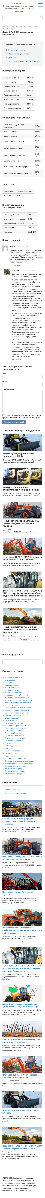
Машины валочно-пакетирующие (18, 708)
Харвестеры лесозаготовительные (19, 763)
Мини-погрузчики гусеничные (17, 710)
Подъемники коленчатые (15, 728)
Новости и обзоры (13, 789)
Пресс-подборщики (13, 733)
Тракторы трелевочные (14, 751)
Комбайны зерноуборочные (16, 695)
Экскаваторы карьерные (15, 768)
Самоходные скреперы (14, 741)
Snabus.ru (19, 3)
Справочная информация (15, 793)
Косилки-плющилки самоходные (18, 700)
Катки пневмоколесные (14, 693)
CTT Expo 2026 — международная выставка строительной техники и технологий (18, 821)
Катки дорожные (12, 690)
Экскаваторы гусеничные (15, 766)
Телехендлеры (11, 746)
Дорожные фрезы (12, 685)
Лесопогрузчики (11, 705)
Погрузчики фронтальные (15, 725)
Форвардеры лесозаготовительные (20, 761)
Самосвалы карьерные (14, 736)
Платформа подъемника (18, 54)
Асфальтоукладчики (13, 677)
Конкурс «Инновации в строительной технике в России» (21, 488)
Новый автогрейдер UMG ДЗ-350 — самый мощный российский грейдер (22, 523)
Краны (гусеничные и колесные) (18, 703)
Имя (4, 373)
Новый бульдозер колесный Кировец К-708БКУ (18, 454)
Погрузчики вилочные (14, 723)
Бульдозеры (10, 680)
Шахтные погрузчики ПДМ (16, 758)
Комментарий (8, 389)
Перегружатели (11, 720)
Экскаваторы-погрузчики (15, 774)
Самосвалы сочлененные (15, 738)
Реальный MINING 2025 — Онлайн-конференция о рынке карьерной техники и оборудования (22, 930)
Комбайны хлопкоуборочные (17, 698)
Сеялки (8, 743)
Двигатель (12, 58)
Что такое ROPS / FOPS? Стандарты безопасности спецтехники (22, 558)
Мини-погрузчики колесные (16, 713)
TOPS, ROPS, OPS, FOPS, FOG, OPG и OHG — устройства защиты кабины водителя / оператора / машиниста (22, 593)
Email (5, 381)
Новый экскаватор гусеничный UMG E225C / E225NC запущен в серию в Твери (20, 629)
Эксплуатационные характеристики (23, 61)
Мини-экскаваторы (13, 715)
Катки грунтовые (12, 687)
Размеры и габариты (17, 50)
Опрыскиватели (11, 718)
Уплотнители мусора (13, 756)
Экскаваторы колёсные (15, 771)
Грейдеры (9, 682)
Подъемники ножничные (15, 731)
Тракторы (9, 748)
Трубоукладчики (11, 753)
